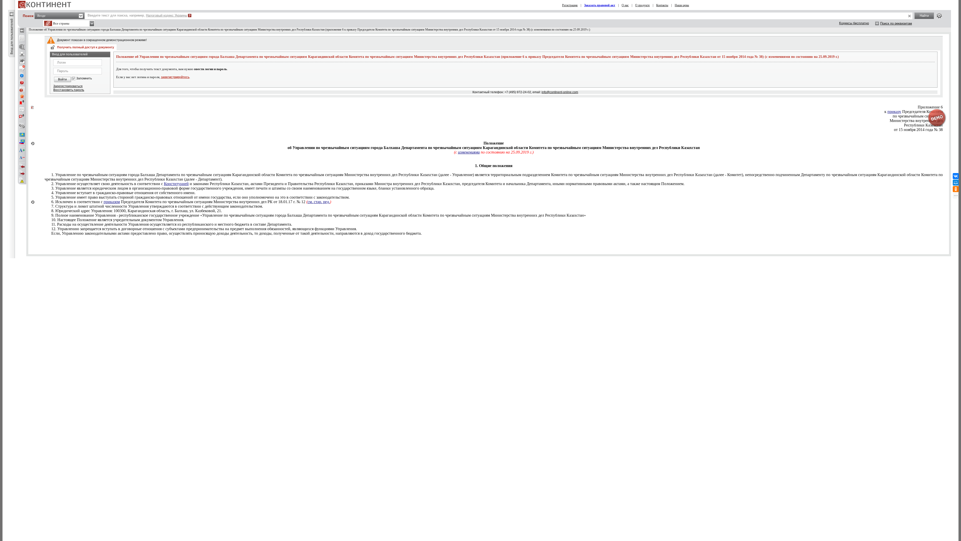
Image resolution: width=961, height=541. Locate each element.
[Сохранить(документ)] (22, 47)
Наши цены (682, 5)
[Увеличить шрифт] (22, 151)
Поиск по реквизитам (896, 23)
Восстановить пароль (68, 90)
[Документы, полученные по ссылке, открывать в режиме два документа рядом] (22, 38)
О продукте (642, 5)
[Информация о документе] (22, 75)
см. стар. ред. (319, 202)
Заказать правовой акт (599, 5)
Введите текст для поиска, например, (137, 15)
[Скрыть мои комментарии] (22, 110)
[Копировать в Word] (22, 61)
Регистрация (570, 5)
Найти (924, 16)
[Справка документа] (22, 82)
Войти (62, 79)
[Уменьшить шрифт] (22, 158)
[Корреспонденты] (22, 166)
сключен (191, 202)
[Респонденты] (22, 173)
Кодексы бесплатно (854, 23)
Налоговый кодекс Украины (166, 15)
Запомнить (84, 78)
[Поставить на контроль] (22, 89)
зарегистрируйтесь (175, 77)
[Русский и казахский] (22, 142)
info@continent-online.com (560, 92)
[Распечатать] (22, 54)
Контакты (662, 5)
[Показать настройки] (939, 16)
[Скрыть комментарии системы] (22, 68)
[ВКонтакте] (956, 176)
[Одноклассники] (956, 189)
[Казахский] (22, 135)
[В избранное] (22, 96)
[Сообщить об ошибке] (22, 180)
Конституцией (176, 184)
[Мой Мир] (956, 183)
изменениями (469, 152)
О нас (625, 5)
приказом (112, 202)
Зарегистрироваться (68, 86)
